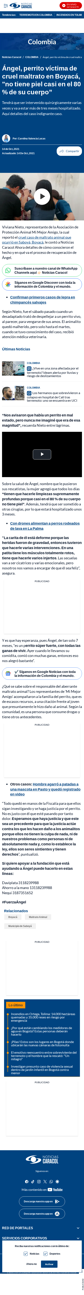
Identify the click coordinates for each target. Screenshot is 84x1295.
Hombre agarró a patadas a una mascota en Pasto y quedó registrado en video (45, 789)
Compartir (69, 151)
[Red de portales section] (78, 1228)
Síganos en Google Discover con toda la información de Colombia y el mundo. (44, 284)
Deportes (55, 1253)
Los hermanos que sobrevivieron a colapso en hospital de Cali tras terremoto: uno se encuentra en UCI (53, 396)
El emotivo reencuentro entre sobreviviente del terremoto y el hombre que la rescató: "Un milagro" (44, 1055)
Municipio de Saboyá (20, 926)
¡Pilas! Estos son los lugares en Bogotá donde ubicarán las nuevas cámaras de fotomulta (42, 1043)
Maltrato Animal (38, 917)
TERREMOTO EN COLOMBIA (35, 14)
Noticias (34, 1253)
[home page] (42, 1159)
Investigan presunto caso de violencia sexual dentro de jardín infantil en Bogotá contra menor (42, 1069)
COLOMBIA (32, 57)
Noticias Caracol (11, 57)
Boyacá (12, 917)
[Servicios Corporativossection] (78, 1238)
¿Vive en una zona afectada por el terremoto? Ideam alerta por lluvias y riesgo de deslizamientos (52, 372)
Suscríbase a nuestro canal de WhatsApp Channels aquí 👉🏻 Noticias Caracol (45, 270)
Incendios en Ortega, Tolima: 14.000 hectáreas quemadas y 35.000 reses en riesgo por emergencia (43, 1017)
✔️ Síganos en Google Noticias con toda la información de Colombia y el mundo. (45, 673)
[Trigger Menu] (5, 5)
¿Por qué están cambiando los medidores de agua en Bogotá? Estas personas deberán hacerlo (41, 1031)
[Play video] (42, 196)
